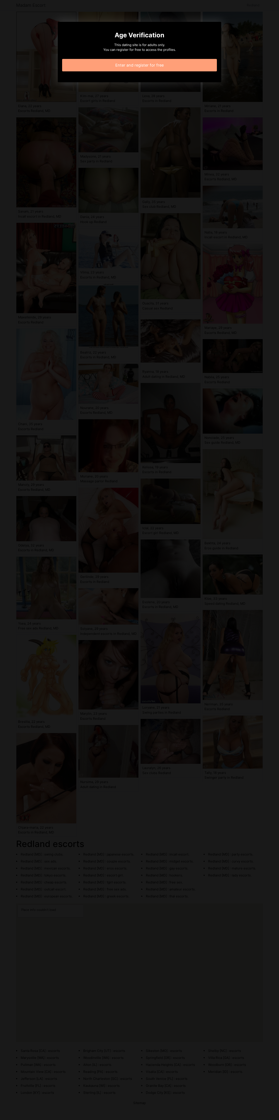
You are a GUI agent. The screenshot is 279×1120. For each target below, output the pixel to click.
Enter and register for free (139, 65)
